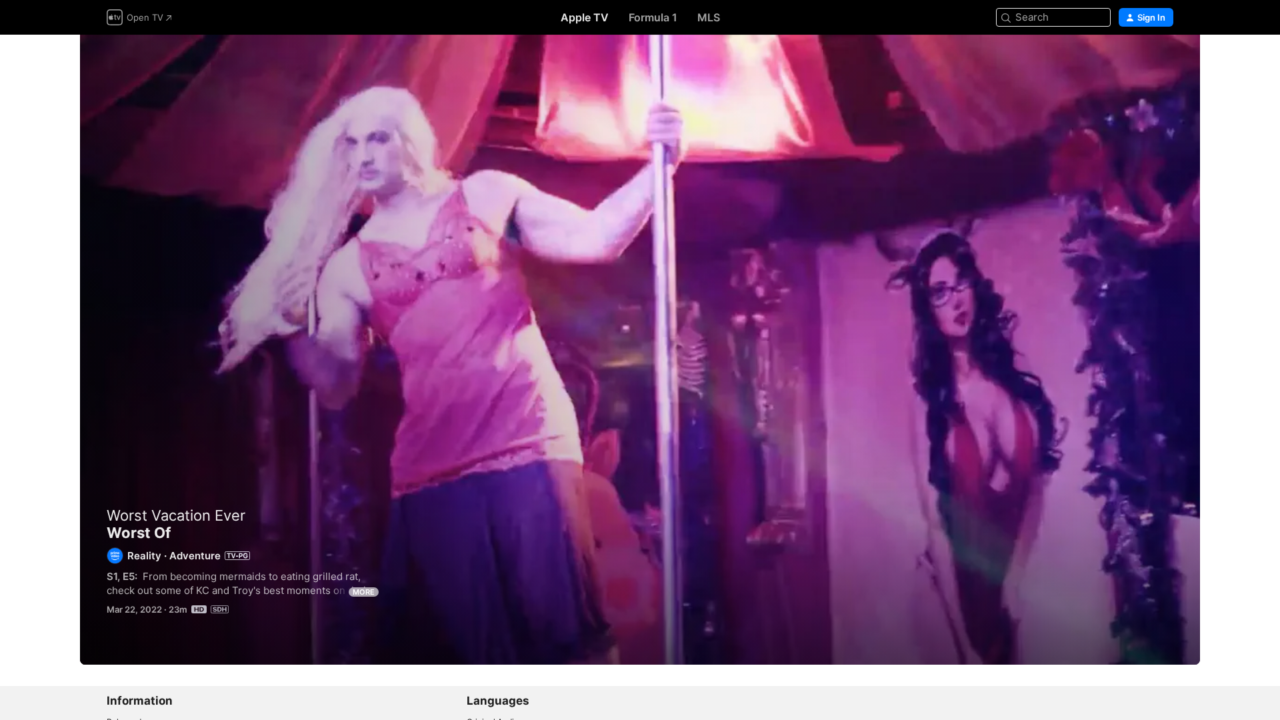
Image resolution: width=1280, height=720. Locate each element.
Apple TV (585, 17)
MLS (708, 17)
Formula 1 (653, 17)
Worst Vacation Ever (176, 515)
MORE (364, 592)
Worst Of (640, 350)
